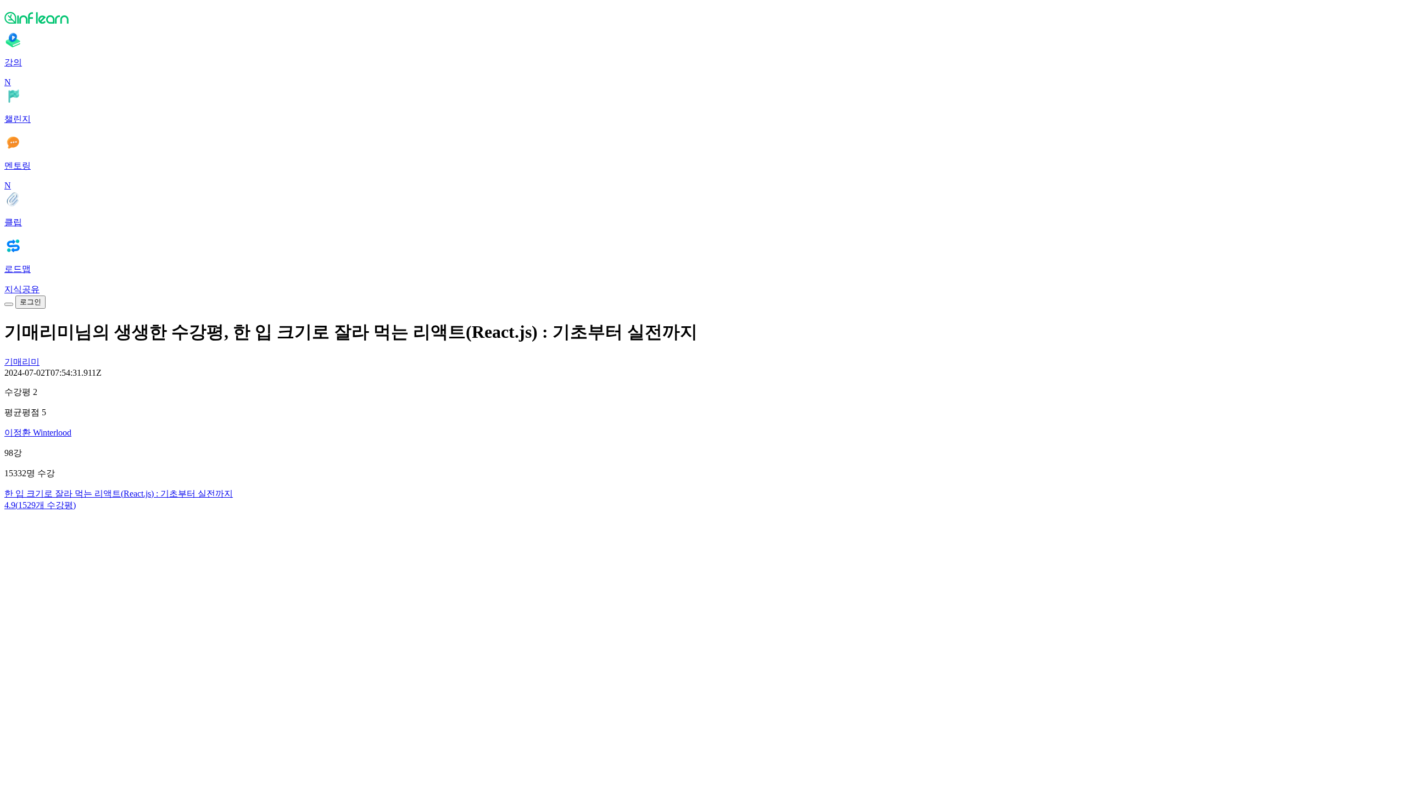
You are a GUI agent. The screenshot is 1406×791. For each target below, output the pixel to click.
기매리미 (22, 361)
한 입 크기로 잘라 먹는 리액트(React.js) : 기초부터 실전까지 (118, 493)
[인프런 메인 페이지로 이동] (703, 17)
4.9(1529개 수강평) (40, 505)
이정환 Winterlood (37, 432)
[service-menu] (8, 304)
